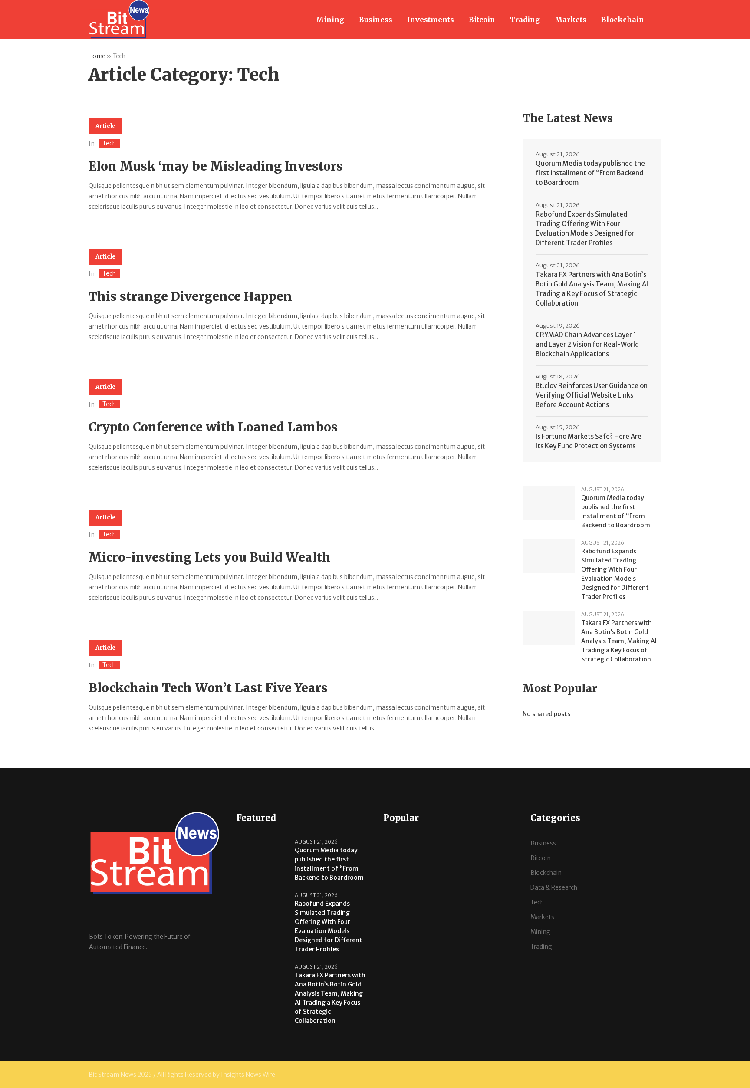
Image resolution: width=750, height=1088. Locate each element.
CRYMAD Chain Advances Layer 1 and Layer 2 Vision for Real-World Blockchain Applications (587, 344)
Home (97, 56)
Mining (540, 932)
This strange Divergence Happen (190, 296)
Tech (109, 143)
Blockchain (546, 873)
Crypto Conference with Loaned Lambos (213, 427)
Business (543, 843)
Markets (542, 917)
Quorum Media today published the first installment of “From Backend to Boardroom (590, 173)
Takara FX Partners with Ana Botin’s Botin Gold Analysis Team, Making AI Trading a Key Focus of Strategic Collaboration (592, 288)
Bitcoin (540, 858)
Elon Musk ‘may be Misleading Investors (216, 166)
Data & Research (553, 887)
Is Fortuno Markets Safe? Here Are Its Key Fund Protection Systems (588, 441)
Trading (541, 946)
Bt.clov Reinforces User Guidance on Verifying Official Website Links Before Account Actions (592, 395)
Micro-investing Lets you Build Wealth (210, 557)
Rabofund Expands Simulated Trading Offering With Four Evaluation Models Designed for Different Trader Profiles (585, 228)
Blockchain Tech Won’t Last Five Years (208, 688)
